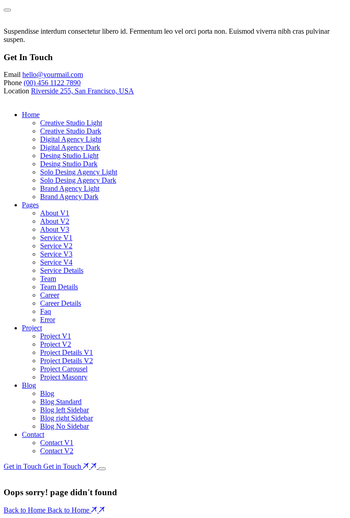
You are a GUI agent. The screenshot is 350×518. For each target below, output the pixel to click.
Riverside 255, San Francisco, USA (82, 91)
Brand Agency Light (69, 188)
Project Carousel (64, 369)
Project (32, 328)
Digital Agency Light (70, 139)
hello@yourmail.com (52, 74)
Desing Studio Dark (69, 164)
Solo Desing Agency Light (78, 172)
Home (31, 114)
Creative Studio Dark (70, 131)
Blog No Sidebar (64, 426)
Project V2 (55, 344)
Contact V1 (56, 442)
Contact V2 (56, 451)
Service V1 (56, 237)
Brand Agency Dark (69, 196)
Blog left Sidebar (64, 410)
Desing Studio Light (69, 155)
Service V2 (56, 246)
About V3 (54, 229)
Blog (29, 385)
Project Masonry (64, 377)
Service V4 (56, 262)
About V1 (54, 213)
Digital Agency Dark (70, 147)
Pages (30, 205)
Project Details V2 (66, 360)
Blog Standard (61, 401)
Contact (33, 434)
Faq (45, 311)
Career (49, 295)
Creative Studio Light (71, 123)
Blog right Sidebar (66, 418)
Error (47, 319)
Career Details (60, 303)
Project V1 (55, 336)
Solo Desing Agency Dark (78, 180)
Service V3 (56, 254)
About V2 (54, 221)
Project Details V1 (66, 352)
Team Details (59, 287)
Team (48, 278)
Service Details (61, 270)
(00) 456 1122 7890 (52, 83)
